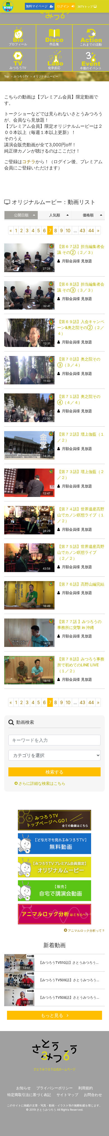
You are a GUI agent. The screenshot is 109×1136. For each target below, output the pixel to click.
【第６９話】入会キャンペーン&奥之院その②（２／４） (80, 327)
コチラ (28, 161)
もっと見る (53, 1015)
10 (68, 230)
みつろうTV (21, 76)
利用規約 (85, 1088)
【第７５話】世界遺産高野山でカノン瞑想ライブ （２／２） (80, 552)
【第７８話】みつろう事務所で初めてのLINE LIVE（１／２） (80, 664)
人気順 (54, 215)
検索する (54, 772)
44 (91, 230)
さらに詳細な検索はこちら (41, 783)
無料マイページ (37, 6)
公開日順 (21, 215)
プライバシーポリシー (54, 1088)
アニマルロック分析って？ (86, 931)
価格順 (88, 215)
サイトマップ (67, 1095)
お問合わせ (93, 1095)
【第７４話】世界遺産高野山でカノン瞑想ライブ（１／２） (80, 515)
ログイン (63, 6)
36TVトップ (85, 6)
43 (82, 230)
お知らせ (23, 1088)
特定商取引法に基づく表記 (29, 1095)
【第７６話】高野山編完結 (80, 584)
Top (6, 76)
